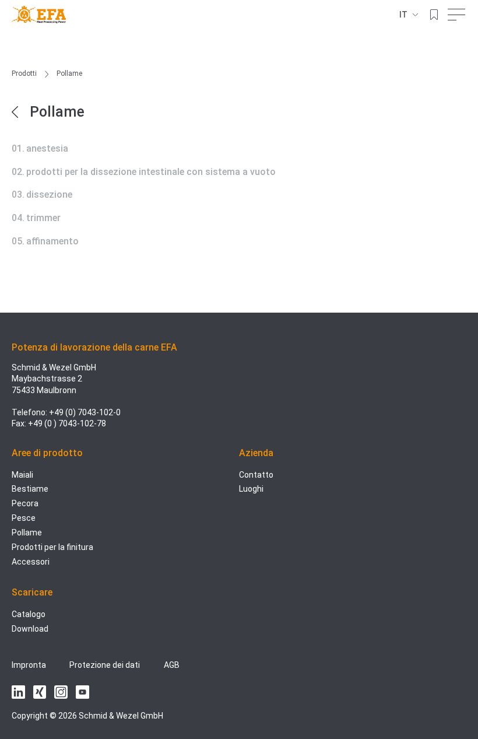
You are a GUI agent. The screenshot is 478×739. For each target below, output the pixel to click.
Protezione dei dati (104, 665)
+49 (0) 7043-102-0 (85, 412)
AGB (172, 665)
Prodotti (24, 73)
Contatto (256, 474)
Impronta (29, 665)
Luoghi (251, 488)
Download (30, 628)
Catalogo (28, 614)
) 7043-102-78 (80, 423)
